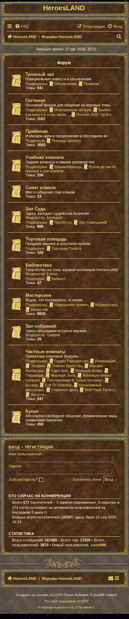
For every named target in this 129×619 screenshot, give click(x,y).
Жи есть (38, 395)
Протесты (63, 222)
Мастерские (38, 295)
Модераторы (106, 305)
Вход (14, 447)
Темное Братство (67, 366)
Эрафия (38, 366)
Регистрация (39, 447)
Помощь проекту (66, 141)
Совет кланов (40, 187)
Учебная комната (44, 157)
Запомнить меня (86, 479)
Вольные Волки (88, 371)
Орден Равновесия (71, 361)
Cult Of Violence (58, 385)
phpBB (54, 595)
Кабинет (59, 279)
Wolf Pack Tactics (100, 390)
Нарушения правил (71, 305)
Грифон (53, 335)
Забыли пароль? (23, 479)
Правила (91, 84)
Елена (52, 274)
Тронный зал (39, 74)
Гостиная (35, 100)
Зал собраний (40, 326)
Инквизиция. (106, 361)
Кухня (32, 411)
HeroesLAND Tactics (94, 115)
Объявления (65, 84)
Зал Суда (35, 208)
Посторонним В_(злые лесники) (75, 380)
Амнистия (39, 309)
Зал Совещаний (93, 222)
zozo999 (98, 545)
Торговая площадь (46, 239)
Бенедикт (55, 217)
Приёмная (36, 131)
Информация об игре (72, 110)
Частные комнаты (45, 351)
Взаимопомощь (68, 167)
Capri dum (59, 371)
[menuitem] (22, 26)
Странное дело (64, 390)
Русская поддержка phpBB (66, 601)
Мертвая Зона (63, 375)
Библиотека (38, 265)
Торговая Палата (66, 248)
